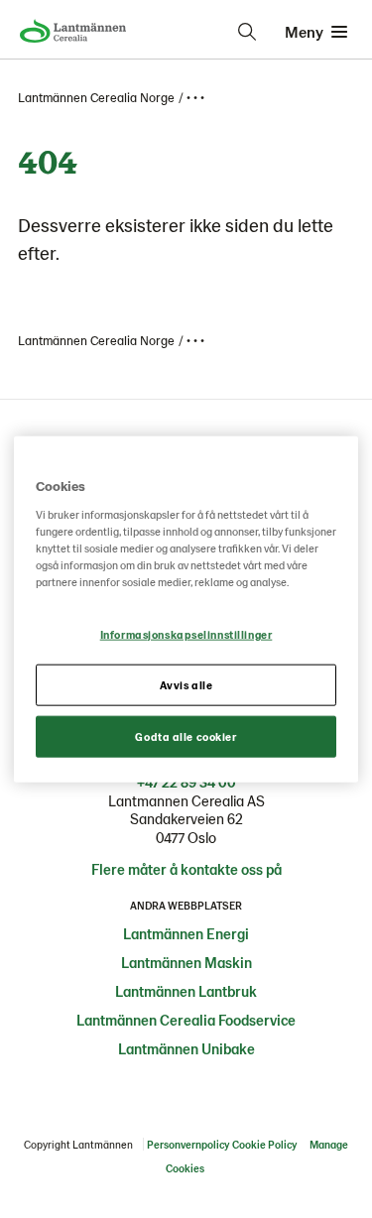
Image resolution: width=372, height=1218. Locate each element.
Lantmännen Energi (186, 933)
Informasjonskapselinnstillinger (186, 634)
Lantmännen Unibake (186, 1048)
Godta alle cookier (185, 735)
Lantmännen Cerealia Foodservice (186, 1020)
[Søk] (247, 32)
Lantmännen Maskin (186, 962)
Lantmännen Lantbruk (186, 991)
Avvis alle (186, 683)
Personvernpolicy (188, 1144)
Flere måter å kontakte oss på (186, 869)
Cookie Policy (264, 1144)
